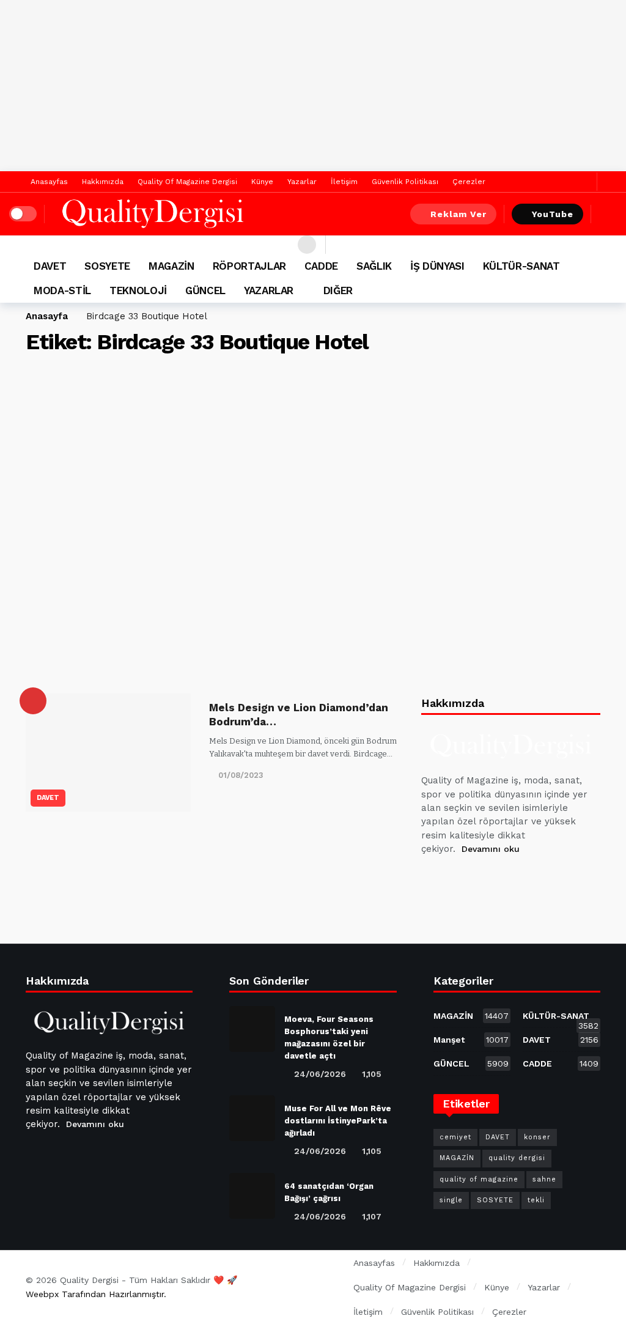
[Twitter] (584, 182)
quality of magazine (479, 1179)
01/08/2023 (240, 775)
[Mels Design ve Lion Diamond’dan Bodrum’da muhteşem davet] (108, 752)
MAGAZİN (471, 1016)
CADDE (560, 1063)
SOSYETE (495, 1200)
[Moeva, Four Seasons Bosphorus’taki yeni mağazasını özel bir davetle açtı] (252, 1029)
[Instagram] (520, 880)
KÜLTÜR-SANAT (560, 1018)
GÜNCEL (471, 1063)
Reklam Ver (458, 214)
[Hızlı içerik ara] (607, 214)
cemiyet (455, 1137)
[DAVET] (33, 700)
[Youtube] (491, 880)
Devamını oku (491, 849)
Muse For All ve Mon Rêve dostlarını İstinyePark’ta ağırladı (337, 1120)
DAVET (48, 798)
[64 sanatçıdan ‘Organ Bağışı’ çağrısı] (252, 1196)
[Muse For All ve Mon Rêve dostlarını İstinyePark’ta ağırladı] (252, 1118)
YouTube (552, 214)
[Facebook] (565, 182)
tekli (536, 1200)
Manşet (471, 1040)
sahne (544, 1179)
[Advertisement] (313, 85)
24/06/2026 (320, 1074)
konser (537, 1137)
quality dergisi (516, 1158)
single (451, 1200)
